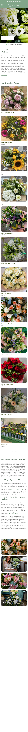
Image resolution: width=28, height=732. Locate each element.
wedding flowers (19, 485)
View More (14, 451)
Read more (4, 75)
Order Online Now (7, 38)
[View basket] (25, 5)
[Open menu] (2, 5)
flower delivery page (13, 513)
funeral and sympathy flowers (17, 489)
